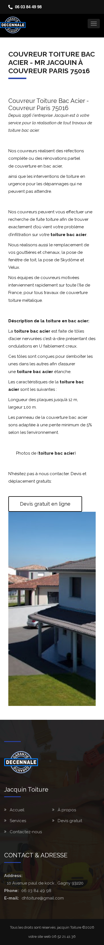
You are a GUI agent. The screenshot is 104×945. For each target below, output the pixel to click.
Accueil (17, 809)
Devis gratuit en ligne (45, 504)
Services (18, 820)
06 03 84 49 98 (28, 6)
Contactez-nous (26, 831)
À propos (67, 809)
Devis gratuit (70, 820)
